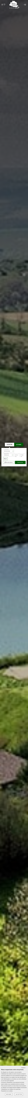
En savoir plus (17, 1089)
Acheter (9, 444)
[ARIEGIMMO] (14, 5)
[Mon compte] (2, 5)
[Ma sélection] (4, 5)
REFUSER (8, 1094)
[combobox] (8, 451)
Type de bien (6, 453)
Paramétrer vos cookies (7, 1091)
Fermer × (23, 1067)
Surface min (16, 455)
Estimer (18, 444)
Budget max (21, 455)
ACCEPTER (19, 1094)
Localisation (6, 449)
